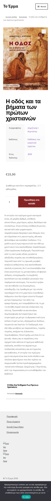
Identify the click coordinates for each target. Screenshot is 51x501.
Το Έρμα (10, 6)
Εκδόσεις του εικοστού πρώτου (34, 143)
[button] (44, 31)
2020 (30, 154)
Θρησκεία (23, 17)
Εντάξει (26, 497)
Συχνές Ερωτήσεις (15, 427)
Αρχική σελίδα (11, 17)
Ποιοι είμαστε (13, 421)
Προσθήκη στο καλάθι (31, 202)
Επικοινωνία (13, 432)
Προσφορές (12, 416)
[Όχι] (47, 491)
